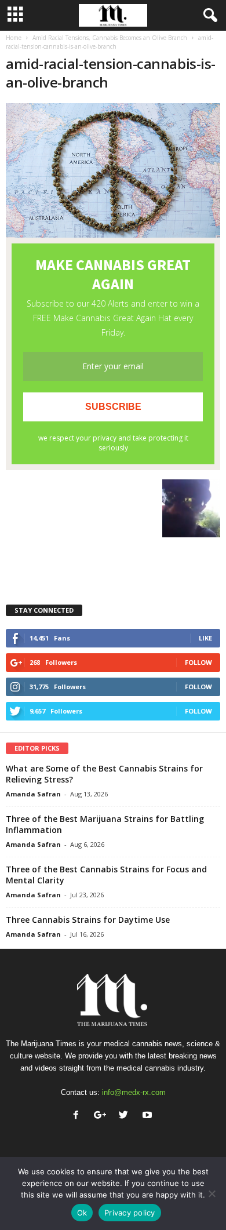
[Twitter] (126, 1116)
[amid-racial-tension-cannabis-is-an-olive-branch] (113, 170)
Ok (82, 1212)
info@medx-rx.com (134, 1092)
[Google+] (102, 1116)
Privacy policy (129, 1212)
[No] (211, 1193)
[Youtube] (148, 1116)
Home (13, 38)
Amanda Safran (33, 793)
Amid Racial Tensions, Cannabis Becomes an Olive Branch (109, 38)
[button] (208, 15)
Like (205, 638)
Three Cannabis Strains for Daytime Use (88, 919)
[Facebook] (78, 1116)
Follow (198, 662)
